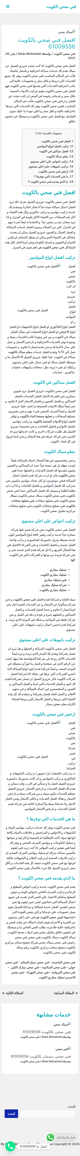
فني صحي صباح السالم (35, 962)
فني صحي (63, 848)
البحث (71, 1106)
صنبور (41, 773)
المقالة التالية (12, 993)
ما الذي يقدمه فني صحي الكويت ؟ (50, 181)
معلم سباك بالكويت (20, 352)
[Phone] (10, 1146)
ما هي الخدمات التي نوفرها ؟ (53, 176)
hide (38, 133)
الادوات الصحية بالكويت (47, 421)
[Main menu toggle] (8, 6)
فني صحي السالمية (54, 967)
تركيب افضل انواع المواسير (55, 146)
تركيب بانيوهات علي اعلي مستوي (51, 166)
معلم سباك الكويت (59, 156)
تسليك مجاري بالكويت (52, 590)
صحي (56, 704)
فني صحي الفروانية (63, 972)
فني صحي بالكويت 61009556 (47, 1032)
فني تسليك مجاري (55, 580)
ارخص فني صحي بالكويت (55, 171)
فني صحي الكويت (61, 6)
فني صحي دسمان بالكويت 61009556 (41, 1056)
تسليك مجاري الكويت (53, 575)
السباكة (31, 689)
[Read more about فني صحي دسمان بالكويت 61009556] (63, 1049)
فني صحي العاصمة (63, 962)
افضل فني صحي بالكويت (57, 141)
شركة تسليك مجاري (54, 585)
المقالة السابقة (66, 993)
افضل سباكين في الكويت (56, 151)
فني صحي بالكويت (24, 599)
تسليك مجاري (58, 570)
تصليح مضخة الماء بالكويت (36, 416)
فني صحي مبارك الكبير (25, 967)
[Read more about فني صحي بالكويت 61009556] (62, 1024)
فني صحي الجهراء (38, 972)
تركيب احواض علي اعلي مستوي (52, 161)
